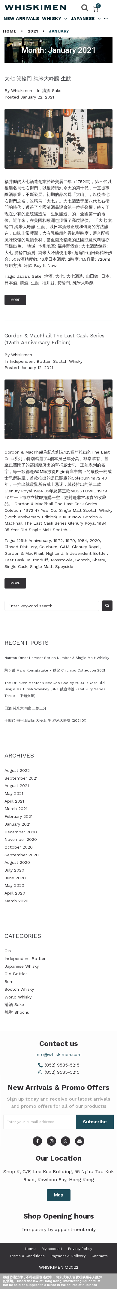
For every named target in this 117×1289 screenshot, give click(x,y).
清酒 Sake (52, 90)
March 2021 (15, 808)
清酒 (24, 282)
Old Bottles (16, 973)
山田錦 (92, 276)
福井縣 (48, 282)
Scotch (82, 559)
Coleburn (48, 546)
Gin (7, 950)
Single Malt (41, 566)
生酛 (35, 282)
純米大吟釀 (83, 282)
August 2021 (16, 785)
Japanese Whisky (21, 966)
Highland (54, 553)
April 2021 (14, 801)
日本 (105, 276)
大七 (59, 276)
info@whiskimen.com (59, 1054)
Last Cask (14, 559)
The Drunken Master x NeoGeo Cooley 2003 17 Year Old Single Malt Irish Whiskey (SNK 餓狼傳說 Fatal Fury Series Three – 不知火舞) (55, 689)
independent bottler (86, 553)
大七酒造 (74, 276)
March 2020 (16, 900)
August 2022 (17, 770)
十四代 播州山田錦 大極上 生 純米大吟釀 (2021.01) (45, 720)
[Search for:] (51, 606)
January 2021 (17, 824)
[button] (58, 1195)
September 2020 (21, 854)
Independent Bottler (30, 361)
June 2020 (15, 877)
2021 (33, 31)
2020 (95, 540)
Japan (23, 276)
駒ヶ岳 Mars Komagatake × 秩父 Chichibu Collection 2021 (54, 670)
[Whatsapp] (65, 1141)
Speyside (64, 566)
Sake (36, 276)
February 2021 (18, 816)
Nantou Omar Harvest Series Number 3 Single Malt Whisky (56, 658)
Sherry (98, 559)
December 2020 (20, 831)
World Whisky (18, 997)
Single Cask (15, 566)
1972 (58, 540)
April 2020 (14, 893)
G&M (64, 546)
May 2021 (13, 793)
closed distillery (20, 546)
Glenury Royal (86, 546)
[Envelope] (79, 1141)
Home (9, 31)
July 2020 (14, 870)
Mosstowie (62, 559)
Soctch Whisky (67, 361)
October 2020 (18, 847)
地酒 (48, 276)
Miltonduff (37, 559)
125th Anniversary (34, 540)
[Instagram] (51, 1141)
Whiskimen (21, 90)
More (15, 300)
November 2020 (20, 839)
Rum (9, 981)
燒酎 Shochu (16, 1012)
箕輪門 (63, 282)
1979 (70, 540)
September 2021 (21, 778)
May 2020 (14, 885)
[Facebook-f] (37, 1141)
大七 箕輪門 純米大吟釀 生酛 (37, 79)
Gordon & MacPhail (23, 553)
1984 (82, 540)
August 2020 (17, 862)
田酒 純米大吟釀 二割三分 (25, 708)
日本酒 (10, 282)
